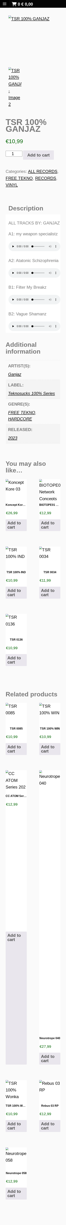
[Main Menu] (4, 4)
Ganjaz (14, 374)
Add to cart (38, 155)
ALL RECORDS (42, 171)
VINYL (12, 185)
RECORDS (45, 178)
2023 (12, 438)
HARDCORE (20, 418)
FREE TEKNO (19, 178)
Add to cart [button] (14, 525)
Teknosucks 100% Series (31, 393)
